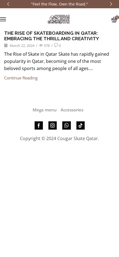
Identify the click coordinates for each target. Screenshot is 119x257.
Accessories (72, 110)
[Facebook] (39, 125)
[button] (3, 19)
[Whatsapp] (66, 125)
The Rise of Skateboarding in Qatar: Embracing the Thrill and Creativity (51, 35)
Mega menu (45, 110)
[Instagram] (52, 125)
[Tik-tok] (80, 125)
